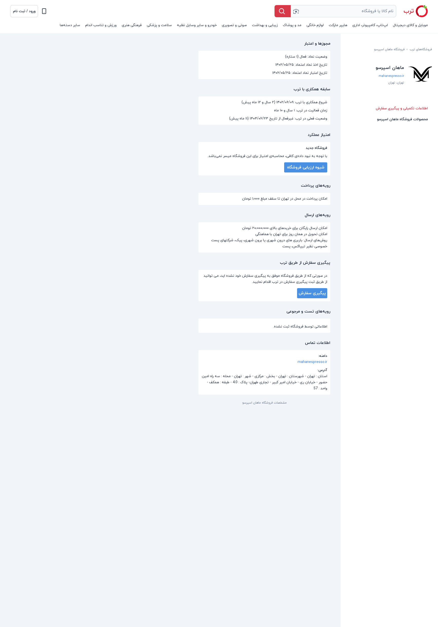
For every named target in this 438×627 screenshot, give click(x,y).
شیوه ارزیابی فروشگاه (305, 167)
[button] (24, 11)
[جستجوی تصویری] (296, 11)
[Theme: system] (44, 11)
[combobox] (343, 11)
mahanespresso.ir (391, 76)
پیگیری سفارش (312, 293)
